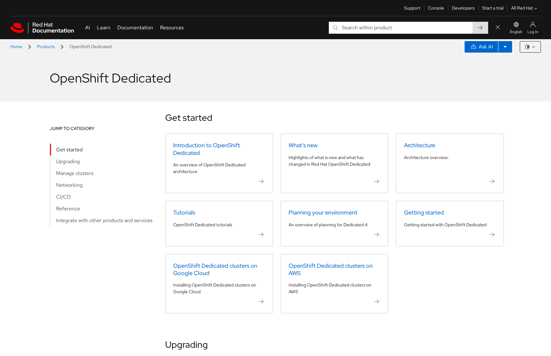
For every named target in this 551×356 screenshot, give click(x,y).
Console (436, 8)
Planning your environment (323, 212)
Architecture (419, 145)
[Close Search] (497, 27)
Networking (69, 185)
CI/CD (63, 196)
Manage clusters (74, 173)
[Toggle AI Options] (505, 47)
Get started (69, 149)
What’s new (303, 145)
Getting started (424, 212)
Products (46, 46)
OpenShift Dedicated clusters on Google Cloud (215, 269)
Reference (68, 208)
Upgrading (68, 161)
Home (16, 46)
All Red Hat (522, 8)
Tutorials (184, 212)
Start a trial (492, 8)
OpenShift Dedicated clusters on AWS (331, 269)
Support (412, 8)
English (516, 31)
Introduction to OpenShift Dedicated (206, 149)
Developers (463, 8)
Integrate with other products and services (104, 220)
